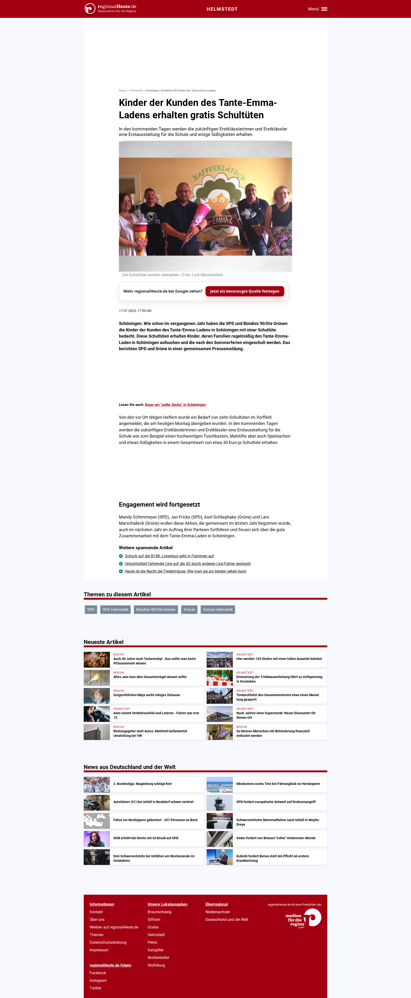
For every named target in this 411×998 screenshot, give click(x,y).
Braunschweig (159, 912)
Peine (152, 942)
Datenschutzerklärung (108, 942)
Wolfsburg (156, 965)
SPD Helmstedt (115, 609)
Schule (189, 609)
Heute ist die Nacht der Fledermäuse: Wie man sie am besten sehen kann (185, 571)
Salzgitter (156, 950)
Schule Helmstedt (218, 609)
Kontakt (96, 912)
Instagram (98, 980)
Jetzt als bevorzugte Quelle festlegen (244, 291)
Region (123, 90)
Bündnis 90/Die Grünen (156, 609)
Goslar (153, 927)
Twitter (95, 988)
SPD (91, 609)
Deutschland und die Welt (227, 919)
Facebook (98, 973)
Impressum (99, 950)
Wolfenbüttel (158, 957)
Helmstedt (136, 90)
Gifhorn (154, 919)
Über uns (97, 919)
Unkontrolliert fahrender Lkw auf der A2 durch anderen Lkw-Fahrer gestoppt (188, 563)
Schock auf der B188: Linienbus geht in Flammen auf (169, 556)
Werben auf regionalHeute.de (114, 927)
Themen (96, 935)
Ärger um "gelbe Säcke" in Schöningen (175, 405)
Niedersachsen (218, 912)
